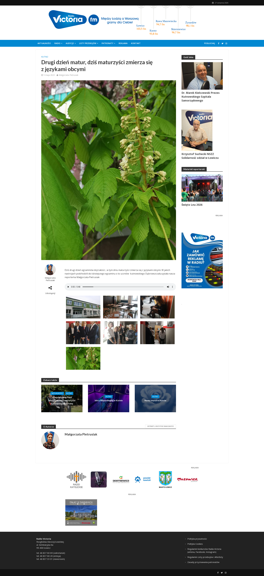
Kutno (44, 56)
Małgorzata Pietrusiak (68, 75)
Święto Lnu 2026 (192, 205)
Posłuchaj (209, 43)
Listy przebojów (87, 43)
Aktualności (44, 43)
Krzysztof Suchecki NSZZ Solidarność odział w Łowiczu (200, 156)
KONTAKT (136, 43)
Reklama (123, 43)
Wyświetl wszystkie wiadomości (160, 426)
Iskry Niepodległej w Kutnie (109, 400)
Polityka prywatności (197, 538)
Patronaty (107, 43)
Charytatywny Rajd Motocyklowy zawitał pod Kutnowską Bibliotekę (62, 400)
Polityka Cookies (195, 543)
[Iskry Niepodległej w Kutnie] (108, 398)
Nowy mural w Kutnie (155, 400)
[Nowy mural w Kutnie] (155, 398)
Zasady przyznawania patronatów (203, 562)
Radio (57, 43)
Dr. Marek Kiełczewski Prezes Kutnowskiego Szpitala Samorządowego (201, 96)
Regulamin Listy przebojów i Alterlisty (205, 557)
